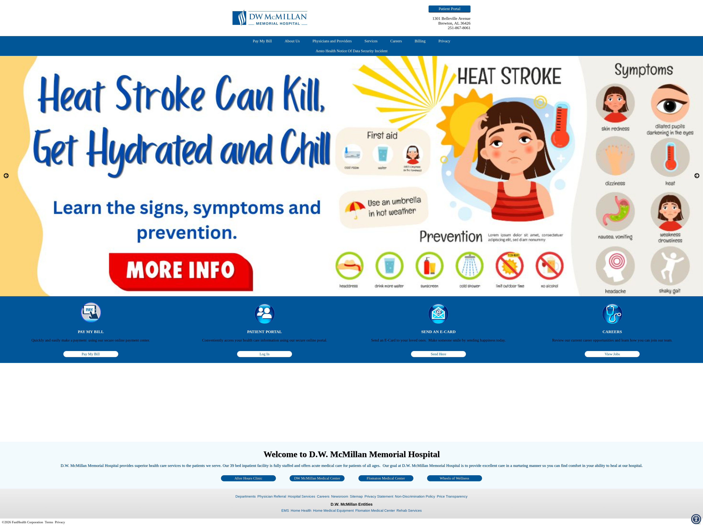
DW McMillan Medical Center (317, 478)
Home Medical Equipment (333, 510)
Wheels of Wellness (454, 478)
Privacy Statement (378, 496)
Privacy (444, 41)
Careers (396, 41)
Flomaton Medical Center (386, 478)
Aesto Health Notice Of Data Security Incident (352, 51)
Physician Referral (271, 496)
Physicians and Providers (332, 41)
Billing (420, 41)
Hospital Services (301, 496)
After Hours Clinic (248, 478)
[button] (696, 519)
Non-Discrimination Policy (415, 496)
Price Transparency (452, 496)
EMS (285, 510)
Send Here (438, 354)
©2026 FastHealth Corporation (22, 522)
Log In (264, 354)
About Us (292, 41)
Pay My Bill (262, 41)
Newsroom (339, 496)
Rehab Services (409, 510)
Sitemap (356, 496)
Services (370, 41)
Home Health (301, 510)
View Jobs (612, 354)
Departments (245, 496)
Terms (49, 522)
